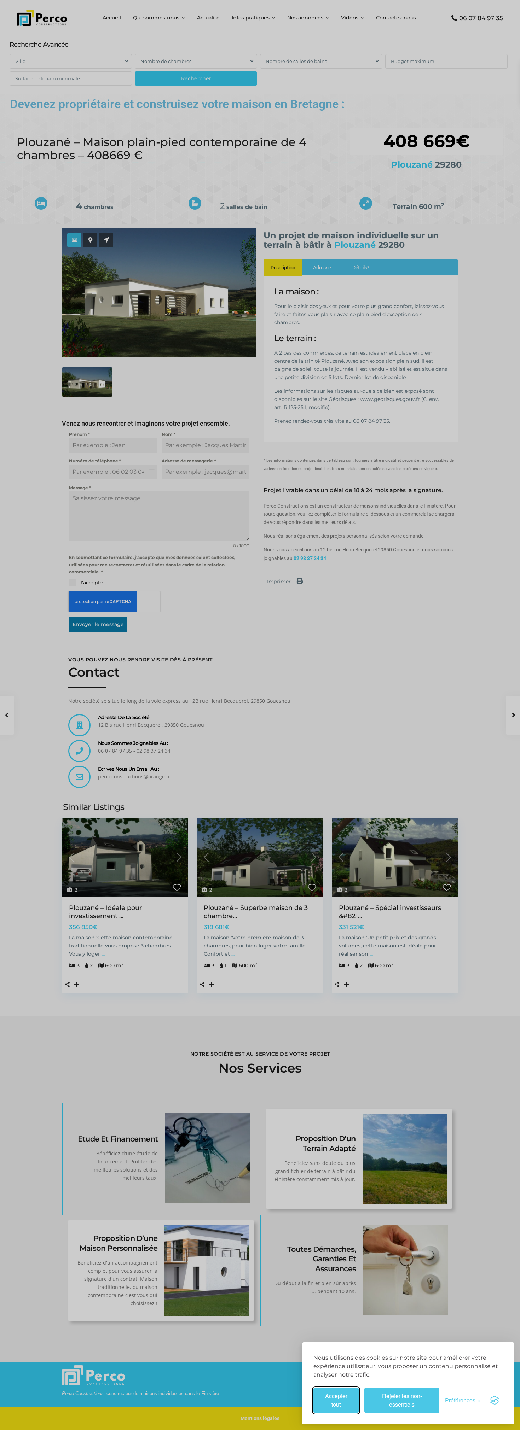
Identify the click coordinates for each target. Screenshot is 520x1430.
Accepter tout (336, 1400)
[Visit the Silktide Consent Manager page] (494, 1400)
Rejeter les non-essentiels (402, 1400)
